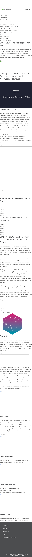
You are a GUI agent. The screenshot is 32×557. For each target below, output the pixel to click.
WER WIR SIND (6, 456)
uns (9, 254)
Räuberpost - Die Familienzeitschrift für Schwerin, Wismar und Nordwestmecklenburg (15, 76)
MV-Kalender (5, 416)
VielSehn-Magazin (8, 109)
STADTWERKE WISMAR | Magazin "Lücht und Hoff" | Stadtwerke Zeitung (14, 239)
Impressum (6, 531)
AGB (4, 534)
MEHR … (5, 350)
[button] (16, 36)
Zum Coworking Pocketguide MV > (14, 57)
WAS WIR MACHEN (8, 484)
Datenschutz (7, 528)
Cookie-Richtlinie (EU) (9, 537)
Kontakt (5, 525)
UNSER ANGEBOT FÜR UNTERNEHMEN (10, 26)
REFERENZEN (5, 514)
